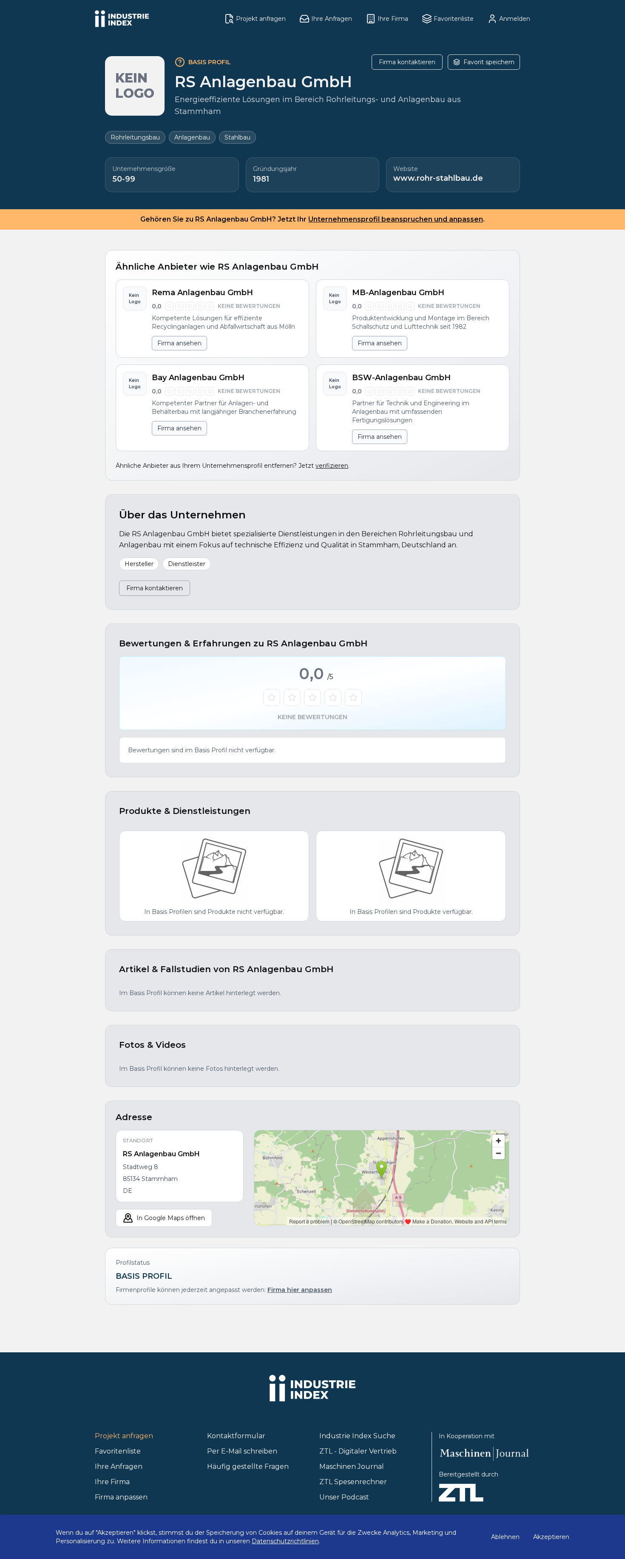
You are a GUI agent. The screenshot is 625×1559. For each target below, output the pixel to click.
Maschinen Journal (351, 1466)
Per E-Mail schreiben (242, 1451)
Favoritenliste (118, 1451)
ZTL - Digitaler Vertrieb (358, 1451)
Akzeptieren (551, 1537)
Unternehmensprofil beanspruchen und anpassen (395, 219)
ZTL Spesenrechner (353, 1482)
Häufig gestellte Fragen (248, 1466)
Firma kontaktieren (407, 62)
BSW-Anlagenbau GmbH (401, 377)
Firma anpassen (121, 1497)
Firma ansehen (179, 343)
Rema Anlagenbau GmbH (202, 292)
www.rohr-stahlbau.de (438, 178)
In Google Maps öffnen (170, 1218)
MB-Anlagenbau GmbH (398, 292)
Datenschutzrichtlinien (285, 1541)
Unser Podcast (344, 1497)
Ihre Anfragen (118, 1466)
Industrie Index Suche (357, 1436)
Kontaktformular (236, 1436)
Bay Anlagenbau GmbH (198, 377)
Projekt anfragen (124, 1436)
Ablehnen (505, 1537)
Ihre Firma (112, 1482)
